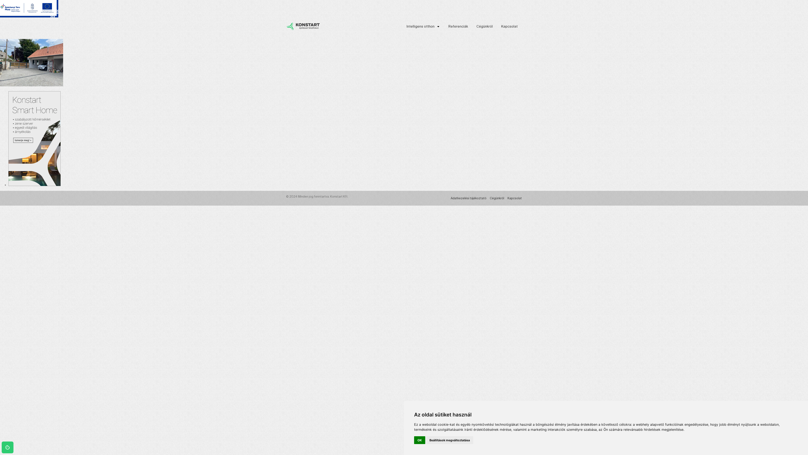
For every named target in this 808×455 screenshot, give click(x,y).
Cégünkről (484, 26)
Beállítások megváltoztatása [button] (449, 440)
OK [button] (419, 440)
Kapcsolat (509, 26)
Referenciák (458, 26)
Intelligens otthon (421, 26)
